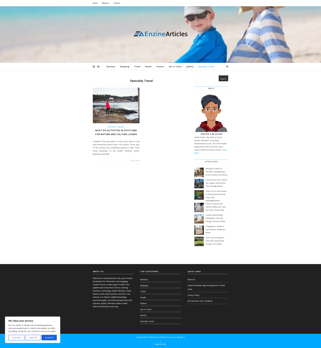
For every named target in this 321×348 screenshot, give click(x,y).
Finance (160, 66)
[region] (32, 330)
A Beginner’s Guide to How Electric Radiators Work (215, 229)
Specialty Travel (206, 66)
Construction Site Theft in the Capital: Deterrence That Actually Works (216, 183)
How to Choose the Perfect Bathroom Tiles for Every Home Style (216, 206)
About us (105, 3)
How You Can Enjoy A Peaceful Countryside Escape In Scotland (215, 240)
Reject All (33, 337)
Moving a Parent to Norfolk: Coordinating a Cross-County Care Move (216, 171)
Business (111, 66)
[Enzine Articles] (160, 34)
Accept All (49, 337)
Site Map (180, 337)
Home (95, 3)
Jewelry (189, 66)
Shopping (124, 66)
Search (223, 79)
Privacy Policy (193, 295)
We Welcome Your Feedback (200, 301)
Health (148, 66)
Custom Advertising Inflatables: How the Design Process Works (215, 218)
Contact (116, 3)
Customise (16, 337)
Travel (137, 66)
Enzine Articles (159, 337)
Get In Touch (175, 66)
